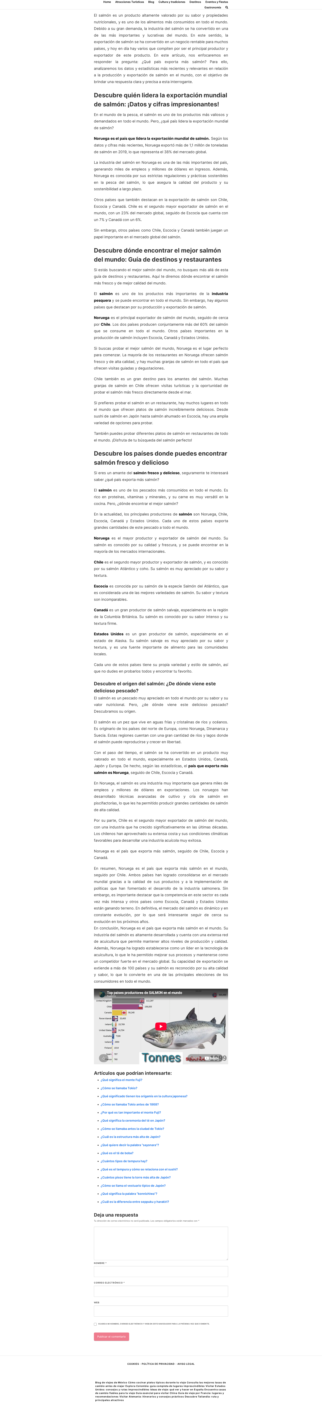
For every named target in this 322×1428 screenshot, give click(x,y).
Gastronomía (212, 7)
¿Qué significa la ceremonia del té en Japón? (133, 1120)
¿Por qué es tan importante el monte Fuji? (131, 1112)
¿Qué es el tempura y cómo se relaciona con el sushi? (139, 1169)
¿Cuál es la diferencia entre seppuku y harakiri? (135, 1201)
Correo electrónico (109, 1282)
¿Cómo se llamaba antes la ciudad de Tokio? (132, 1128)
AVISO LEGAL (186, 1363)
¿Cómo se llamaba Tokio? (119, 1088)
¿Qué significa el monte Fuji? (121, 1080)
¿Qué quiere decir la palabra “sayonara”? (130, 1145)
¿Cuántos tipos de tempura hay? (124, 1161)
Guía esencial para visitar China (156, 1393)
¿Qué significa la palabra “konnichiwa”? (129, 1193)
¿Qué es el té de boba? (117, 1153)
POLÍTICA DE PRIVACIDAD (158, 1363)
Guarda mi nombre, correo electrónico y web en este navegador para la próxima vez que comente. (154, 1324)
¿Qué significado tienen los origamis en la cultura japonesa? (144, 1096)
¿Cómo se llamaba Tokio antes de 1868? (130, 1104)
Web (96, 1302)
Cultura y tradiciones (171, 2)
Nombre (100, 1263)
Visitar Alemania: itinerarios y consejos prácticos (151, 1396)
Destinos (195, 2)
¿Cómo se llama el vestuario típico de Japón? (133, 1185)
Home (107, 2)
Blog (151, 2)
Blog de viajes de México (111, 1382)
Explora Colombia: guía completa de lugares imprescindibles (165, 1386)
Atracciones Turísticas (129, 2)
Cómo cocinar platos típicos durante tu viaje (157, 1382)
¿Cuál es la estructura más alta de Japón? (130, 1137)
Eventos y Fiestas (216, 2)
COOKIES (133, 1363)
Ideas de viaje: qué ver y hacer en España (177, 1389)
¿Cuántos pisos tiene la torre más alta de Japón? (136, 1177)
